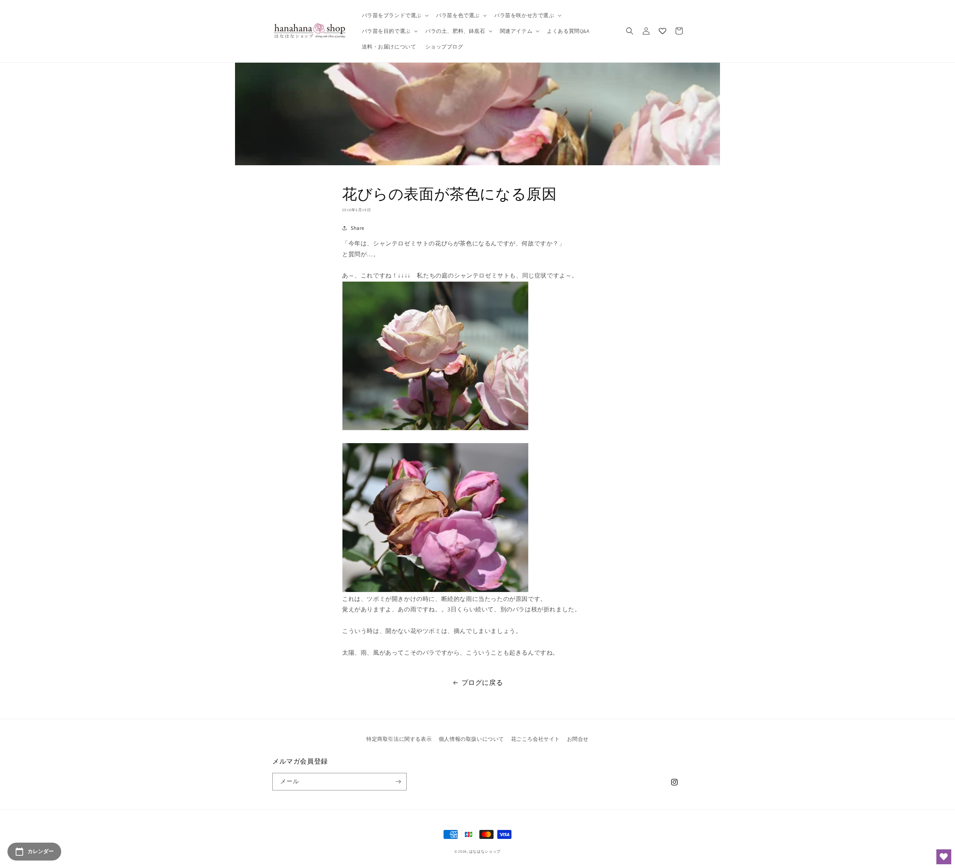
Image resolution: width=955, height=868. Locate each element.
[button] (394, 15)
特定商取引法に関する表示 (399, 739)
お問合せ (578, 739)
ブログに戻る (482, 682)
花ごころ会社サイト (535, 739)
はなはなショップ (485, 851)
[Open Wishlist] (943, 856)
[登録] (398, 781)
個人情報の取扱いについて (471, 739)
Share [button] (357, 228)
